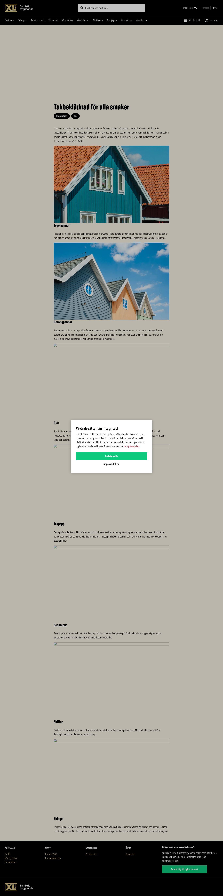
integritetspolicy (131, 446)
